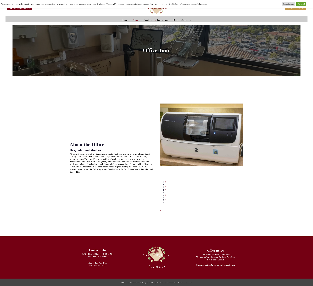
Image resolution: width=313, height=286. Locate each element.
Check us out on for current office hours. (215, 265)
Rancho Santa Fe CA (117, 169)
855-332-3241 (100, 265)
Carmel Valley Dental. (133, 283)
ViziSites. (163, 283)
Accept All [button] (301, 4)
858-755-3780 (101, 263)
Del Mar (144, 169)
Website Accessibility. (185, 283)
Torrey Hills (75, 172)
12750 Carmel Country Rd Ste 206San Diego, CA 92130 (97, 255)
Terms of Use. (172, 283)
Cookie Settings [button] (288, 4)
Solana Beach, (134, 169)
